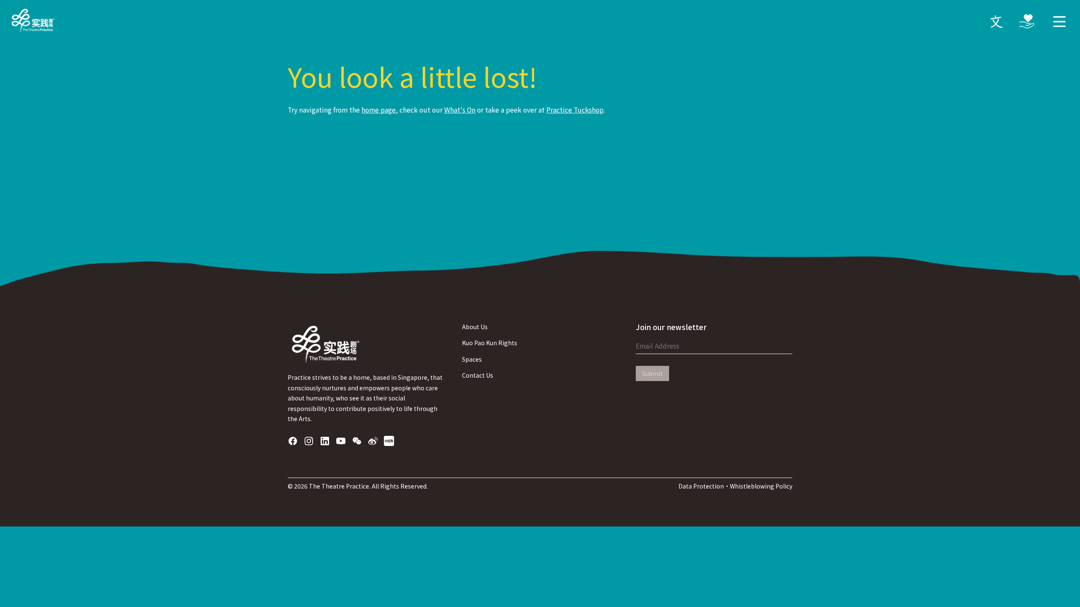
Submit (652, 373)
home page (379, 110)
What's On (459, 110)
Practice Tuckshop (575, 110)
